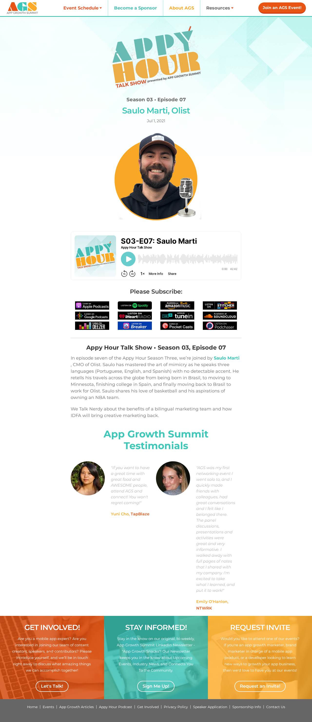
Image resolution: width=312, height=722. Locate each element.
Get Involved (148, 707)
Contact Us (275, 707)
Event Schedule (80, 8)
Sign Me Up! (156, 686)
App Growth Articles (76, 707)
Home (32, 707)
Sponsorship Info (246, 707)
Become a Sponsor (135, 8)
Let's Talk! (52, 686)
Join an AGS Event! (282, 7)
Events (48, 707)
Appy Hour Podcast (115, 707)
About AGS (181, 8)
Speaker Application (210, 707)
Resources (218, 8)
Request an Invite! (260, 686)
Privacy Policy (176, 707)
